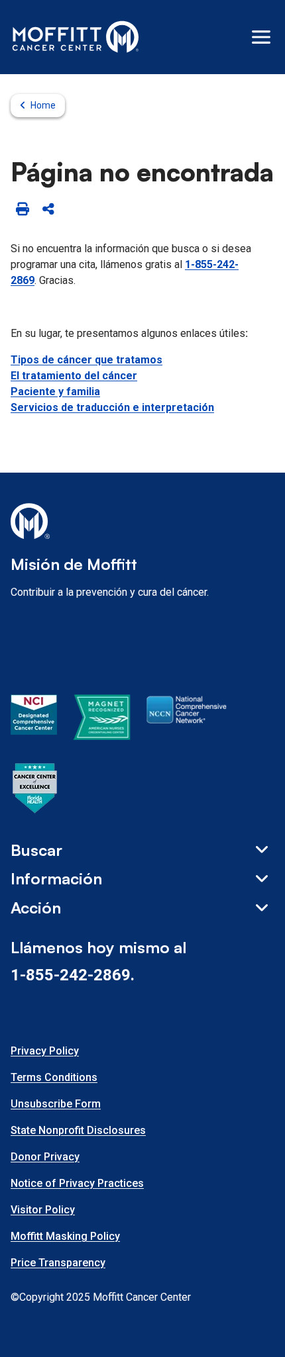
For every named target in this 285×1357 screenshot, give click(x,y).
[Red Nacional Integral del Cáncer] (186, 719)
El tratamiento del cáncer (74, 375)
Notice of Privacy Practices (77, 1183)
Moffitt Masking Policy (65, 1236)
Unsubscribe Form (56, 1104)
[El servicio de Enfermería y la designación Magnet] (102, 719)
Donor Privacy (45, 1156)
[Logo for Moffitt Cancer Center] (142, 523)
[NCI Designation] (34, 719)
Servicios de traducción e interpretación (112, 407)
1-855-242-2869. (73, 975)
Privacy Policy (45, 1051)
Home (43, 105)
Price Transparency (58, 1262)
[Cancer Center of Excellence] (35, 790)
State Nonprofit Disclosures (78, 1130)
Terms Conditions (54, 1077)
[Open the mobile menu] (261, 37)
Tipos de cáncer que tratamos (86, 359)
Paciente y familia (55, 391)
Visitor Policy (43, 1209)
